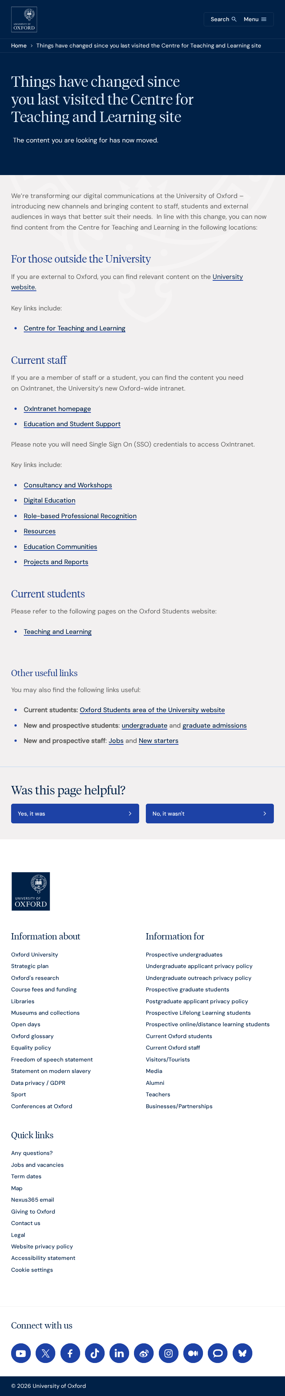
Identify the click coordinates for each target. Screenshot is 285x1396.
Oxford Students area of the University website (152, 709)
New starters (158, 740)
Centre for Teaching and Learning (74, 328)
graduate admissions (215, 725)
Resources (40, 531)
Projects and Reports (56, 561)
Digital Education (49, 500)
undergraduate (144, 725)
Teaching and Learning (58, 631)
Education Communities (60, 546)
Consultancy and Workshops (68, 485)
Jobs (116, 740)
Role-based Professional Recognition (80, 515)
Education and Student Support (72, 423)
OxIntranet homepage (57, 408)
